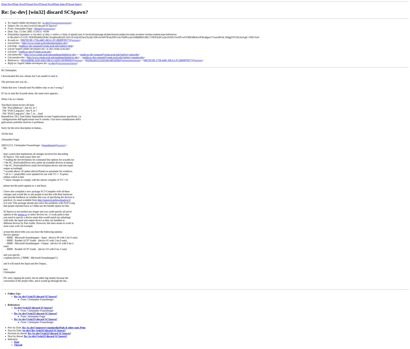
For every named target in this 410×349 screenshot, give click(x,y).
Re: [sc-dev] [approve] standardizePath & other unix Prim (53, 327)
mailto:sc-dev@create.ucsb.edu (34, 51)
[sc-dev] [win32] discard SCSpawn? (33, 307)
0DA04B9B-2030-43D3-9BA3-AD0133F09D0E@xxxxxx (51, 60)
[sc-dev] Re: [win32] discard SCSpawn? (44, 330)
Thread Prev (32, 4)
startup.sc (22, 214)
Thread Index (74, 4)
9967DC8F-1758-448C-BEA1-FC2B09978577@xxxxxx (50, 40)
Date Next (19, 4)
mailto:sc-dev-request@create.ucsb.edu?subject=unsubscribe (113, 57)
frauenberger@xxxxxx (53, 145)
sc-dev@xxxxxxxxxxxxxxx (57, 22)
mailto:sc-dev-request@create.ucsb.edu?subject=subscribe (109, 54)
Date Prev (7, 4)
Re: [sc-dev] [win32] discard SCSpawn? (35, 296)
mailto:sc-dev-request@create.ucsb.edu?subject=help (46, 46)
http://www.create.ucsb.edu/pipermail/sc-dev (44, 43)
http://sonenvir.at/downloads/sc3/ (54, 200)
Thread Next (46, 4)
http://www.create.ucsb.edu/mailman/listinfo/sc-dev (50, 54)
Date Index (60, 4)
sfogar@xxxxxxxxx (44, 28)
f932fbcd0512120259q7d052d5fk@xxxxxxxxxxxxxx (113, 60)
